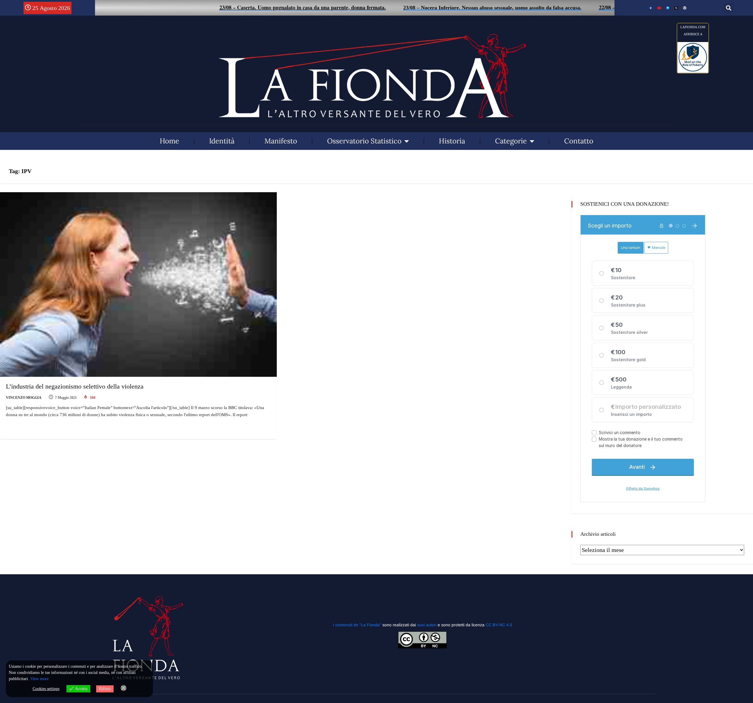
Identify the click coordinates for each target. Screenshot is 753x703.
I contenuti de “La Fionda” (357, 624)
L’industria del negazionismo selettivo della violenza (75, 386)
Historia (452, 140)
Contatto (578, 140)
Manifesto (280, 140)
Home (169, 140)
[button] (729, 8)
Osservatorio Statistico (364, 140)
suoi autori (427, 624)
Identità (221, 140)
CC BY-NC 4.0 (499, 624)
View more (39, 679)
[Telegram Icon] (667, 7)
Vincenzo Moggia (23, 398)
